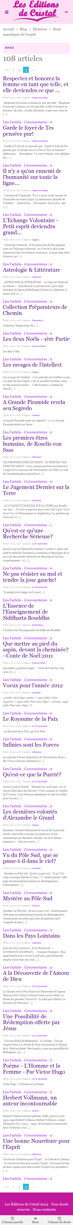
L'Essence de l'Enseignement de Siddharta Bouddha (26, 612)
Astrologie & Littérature (31, 270)
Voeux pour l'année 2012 (33, 685)
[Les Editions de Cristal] (36, 12)
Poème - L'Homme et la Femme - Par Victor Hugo (34, 1069)
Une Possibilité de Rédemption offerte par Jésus (31, 1022)
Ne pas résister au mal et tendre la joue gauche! (32, 577)
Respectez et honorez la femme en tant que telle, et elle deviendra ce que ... (35, 84)
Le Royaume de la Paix (30, 719)
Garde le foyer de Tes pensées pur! (28, 130)
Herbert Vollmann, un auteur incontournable (30, 1100)
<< (6, 70)
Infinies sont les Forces (31, 744)
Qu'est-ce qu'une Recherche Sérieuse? (28, 533)
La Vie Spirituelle (39, 544)
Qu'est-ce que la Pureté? (32, 774)
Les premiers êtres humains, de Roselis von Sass (32, 444)
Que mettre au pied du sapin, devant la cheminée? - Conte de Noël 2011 (36, 649)
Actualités (36, 693)
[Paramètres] (66, 12)
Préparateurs (37, 320)
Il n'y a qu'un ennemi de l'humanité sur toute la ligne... (32, 177)
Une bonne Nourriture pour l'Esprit (36, 1144)
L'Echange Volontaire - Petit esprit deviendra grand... (30, 226)
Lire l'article (12, 122)
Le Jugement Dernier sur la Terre (36, 490)
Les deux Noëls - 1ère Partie (36, 339)
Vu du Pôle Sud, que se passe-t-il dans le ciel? (30, 858)
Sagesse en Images (40, 98)
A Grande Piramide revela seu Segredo (34, 405)
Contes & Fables (39, 346)
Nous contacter (44, 1209)
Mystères (36, 415)
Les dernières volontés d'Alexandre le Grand (30, 814)
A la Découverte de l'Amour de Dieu (36, 976)
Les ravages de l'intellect (32, 365)
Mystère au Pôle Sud (27, 898)
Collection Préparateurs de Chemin (35, 310)
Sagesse (35, 240)
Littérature (36, 277)
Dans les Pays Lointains (31, 936)
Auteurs (35, 1111)
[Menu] (6, 12)
